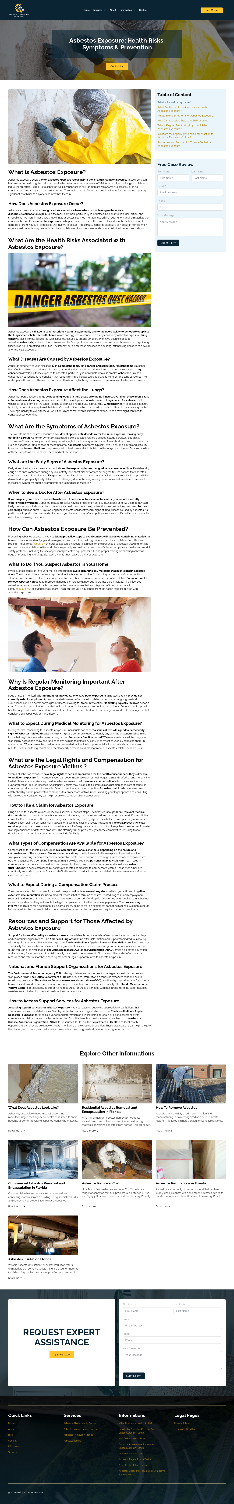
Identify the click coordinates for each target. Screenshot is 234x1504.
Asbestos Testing (72, 1440)
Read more (15, 1130)
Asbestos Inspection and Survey (80, 1429)
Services (97, 10)
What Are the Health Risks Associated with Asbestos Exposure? (182, 109)
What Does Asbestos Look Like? (33, 1108)
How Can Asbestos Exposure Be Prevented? (183, 120)
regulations (22, 588)
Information (126, 10)
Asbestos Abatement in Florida (80, 1423)
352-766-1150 (212, 10)
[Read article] (43, 1083)
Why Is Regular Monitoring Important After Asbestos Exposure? (182, 127)
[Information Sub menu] (134, 10)
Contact (143, 10)
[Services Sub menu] (105, 10)
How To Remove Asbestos (176, 1108)
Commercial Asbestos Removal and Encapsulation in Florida (36, 1185)
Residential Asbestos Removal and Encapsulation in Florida (109, 1110)
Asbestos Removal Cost (101, 1183)
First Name (163, 171)
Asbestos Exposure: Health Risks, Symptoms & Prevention (142, 1473)
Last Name (197, 171)
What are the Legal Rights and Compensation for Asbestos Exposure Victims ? (185, 135)
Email (160, 186)
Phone (161, 200)
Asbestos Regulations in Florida (181, 1183)
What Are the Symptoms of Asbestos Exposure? (185, 115)
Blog (10, 1435)
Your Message (165, 215)
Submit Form (168, 242)
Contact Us (117, 66)
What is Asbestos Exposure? (174, 102)
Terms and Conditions (185, 1429)
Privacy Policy (181, 1423)
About (113, 10)
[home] (19, 10)
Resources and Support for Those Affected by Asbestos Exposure (184, 144)
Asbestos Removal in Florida (78, 1435)
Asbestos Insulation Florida (30, 1259)
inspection (39, 543)
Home (86, 10)
